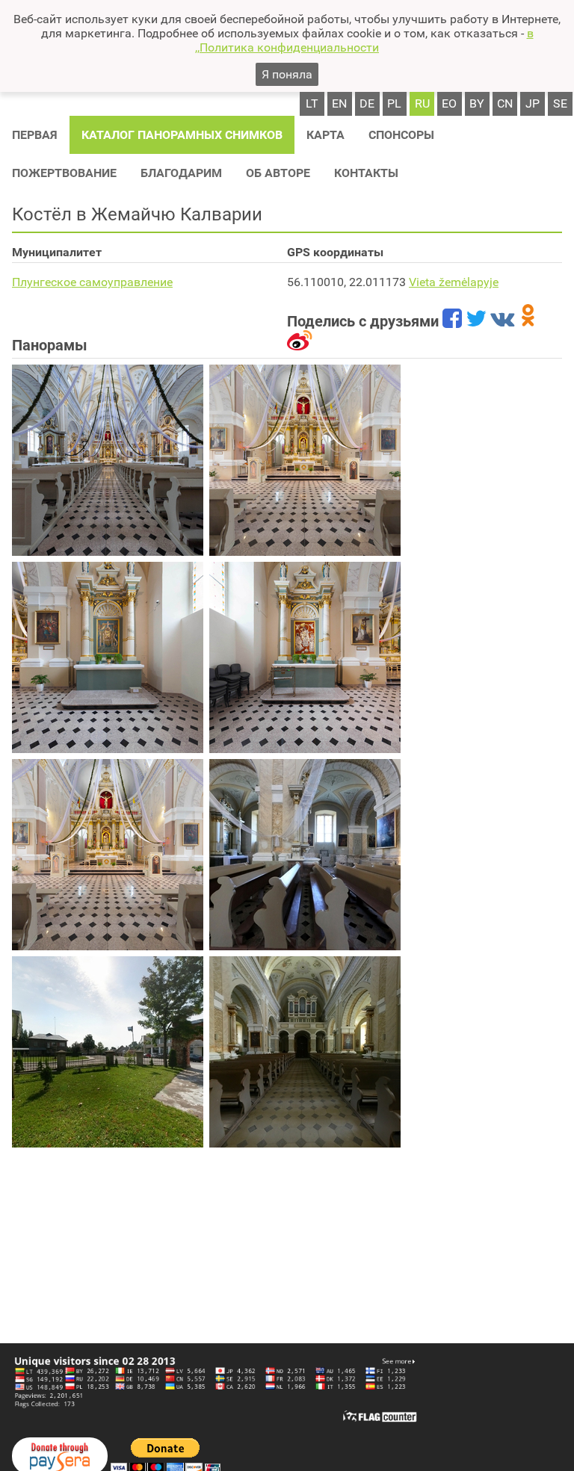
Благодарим (181, 173)
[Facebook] (452, 321)
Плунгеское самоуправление (92, 282)
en (339, 103)
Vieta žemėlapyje (454, 282)
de (366, 103)
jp (532, 103)
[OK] (528, 321)
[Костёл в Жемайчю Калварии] (107, 460)
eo (449, 103)
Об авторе (278, 173)
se (560, 103)
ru (422, 103)
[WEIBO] (300, 345)
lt (312, 103)
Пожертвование (64, 173)
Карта (325, 135)
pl (394, 103)
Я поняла (287, 74)
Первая (35, 135)
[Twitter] (476, 321)
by (476, 103)
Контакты (366, 173)
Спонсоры (401, 135)
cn (505, 103)
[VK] (502, 321)
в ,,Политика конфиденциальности (364, 40)
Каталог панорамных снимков (182, 135)
